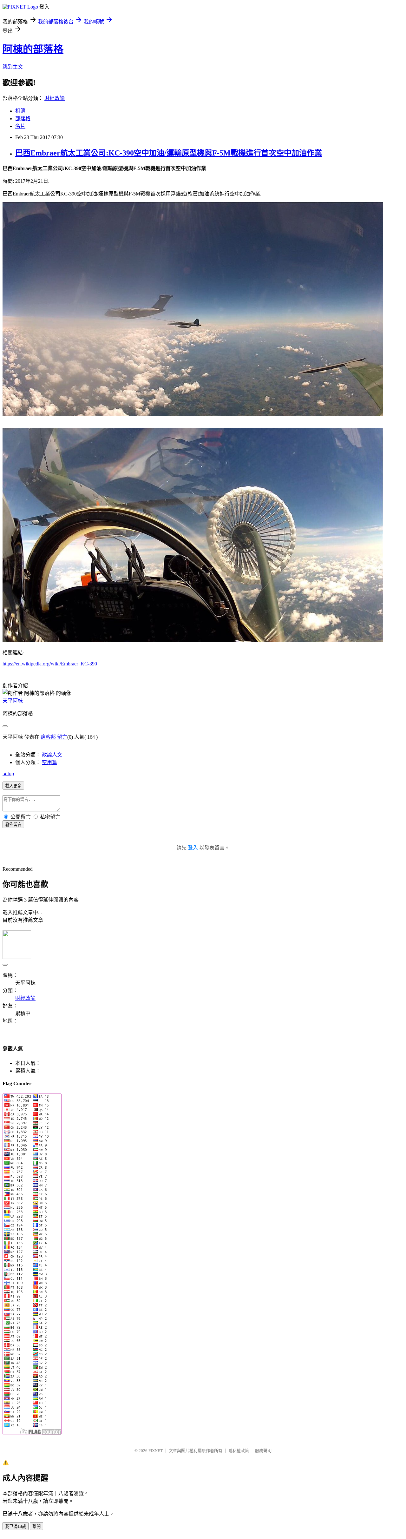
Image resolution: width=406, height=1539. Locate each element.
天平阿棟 (13, 700)
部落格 (22, 118)
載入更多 (13, 785)
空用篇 (49, 762)
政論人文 (52, 754)
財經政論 (54, 98)
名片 (20, 126)
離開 (36, 1526)
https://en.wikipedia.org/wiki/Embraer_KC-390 (50, 663)
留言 (62, 737)
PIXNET (155, 1450)
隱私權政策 (238, 1450)
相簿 (20, 111)
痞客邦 (48, 737)
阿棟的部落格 (33, 49)
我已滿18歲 (15, 1526)
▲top (8, 773)
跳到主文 (13, 66)
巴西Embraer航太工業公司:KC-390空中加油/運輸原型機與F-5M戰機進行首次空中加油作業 (168, 153)
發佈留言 (13, 824)
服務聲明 (263, 1450)
